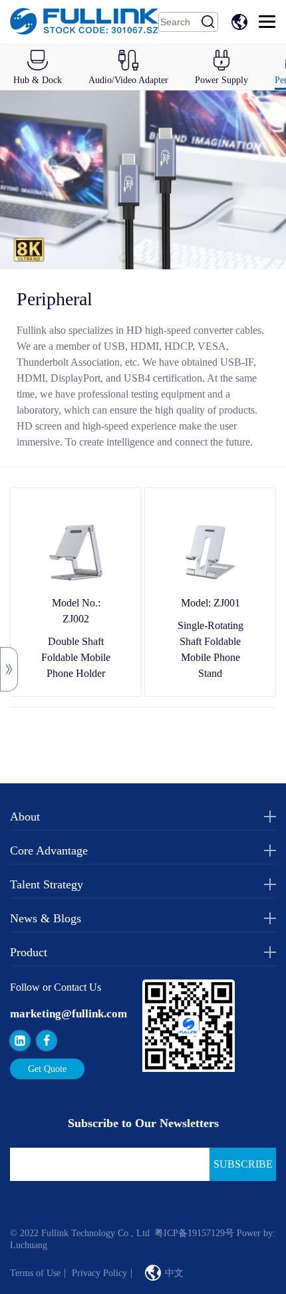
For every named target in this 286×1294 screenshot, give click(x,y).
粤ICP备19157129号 (194, 1233)
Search (208, 22)
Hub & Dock (37, 80)
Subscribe (243, 1164)
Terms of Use (35, 1273)
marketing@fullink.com (68, 1013)
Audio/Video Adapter (128, 80)
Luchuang (28, 1245)
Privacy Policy (99, 1273)
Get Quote (47, 1069)
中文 (241, 22)
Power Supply (221, 80)
